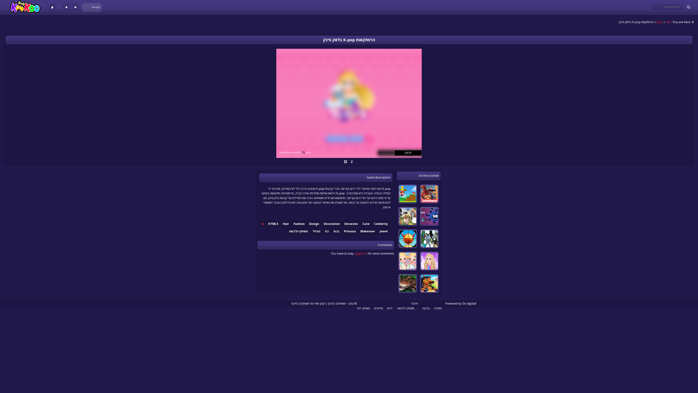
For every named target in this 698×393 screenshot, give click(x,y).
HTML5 (273, 224)
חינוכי (414, 303)
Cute (366, 224)
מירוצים (378, 308)
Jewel (384, 231)
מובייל (316, 231)
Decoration (332, 224)
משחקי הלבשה (298, 231)
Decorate (351, 224)
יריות (389, 308)
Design (314, 224)
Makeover (367, 231)
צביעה (426, 308)
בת (327, 231)
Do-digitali (469, 303)
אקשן (660, 22)
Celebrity (381, 224)
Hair (286, 224)
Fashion (299, 224)
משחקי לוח (363, 308)
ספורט (438, 308)
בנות (336, 231)
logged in (360, 253)
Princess (350, 231)
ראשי (668, 22)
